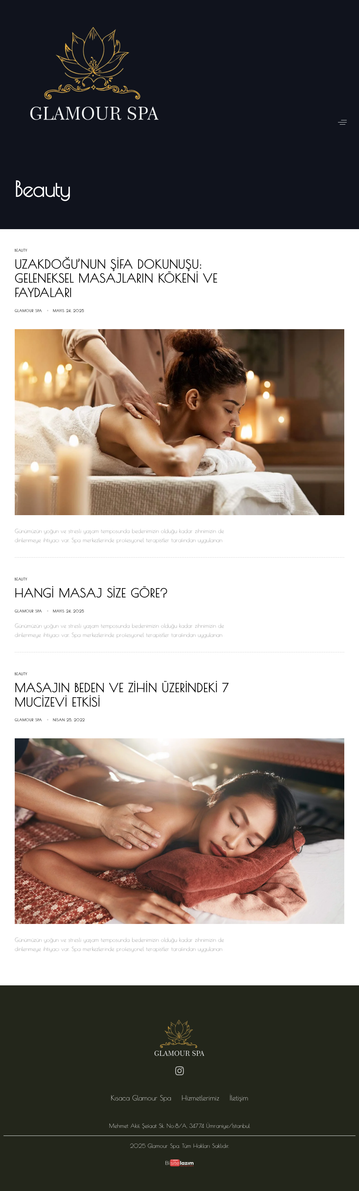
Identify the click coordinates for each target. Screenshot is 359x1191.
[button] (342, 122)
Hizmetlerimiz (200, 1098)
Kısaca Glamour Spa (141, 1098)
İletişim (239, 1098)
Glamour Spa (28, 310)
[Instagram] (179, 1071)
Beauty (21, 250)
